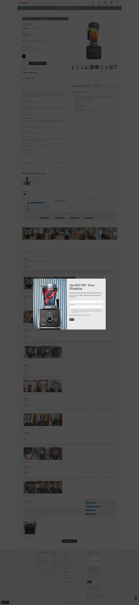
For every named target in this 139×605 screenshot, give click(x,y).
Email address (72, 299)
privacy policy (81, 315)
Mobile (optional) (72, 304)
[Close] (104, 277)
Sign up (71, 319)
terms (89, 315)
